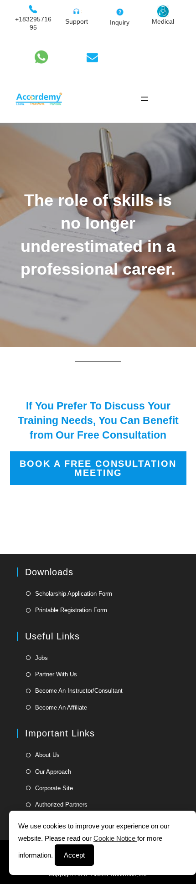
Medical (163, 21)
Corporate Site (54, 788)
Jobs (41, 657)
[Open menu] (144, 98)
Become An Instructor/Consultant (79, 690)
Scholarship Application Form (73, 593)
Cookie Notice (115, 838)
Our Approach (53, 771)
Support (76, 21)
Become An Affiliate (61, 707)
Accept (74, 855)
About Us (47, 754)
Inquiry (119, 22)
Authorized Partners (61, 804)
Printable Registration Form (71, 610)
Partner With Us (56, 674)
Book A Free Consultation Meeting (98, 468)
